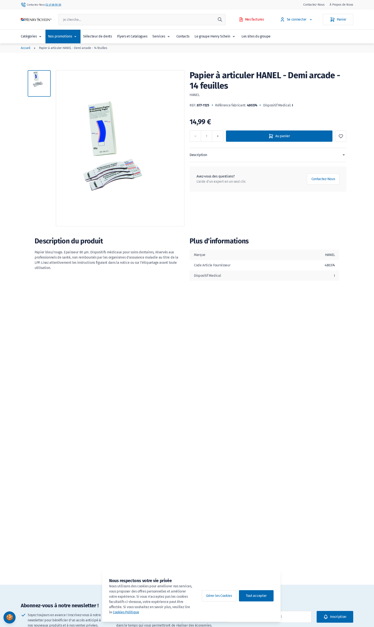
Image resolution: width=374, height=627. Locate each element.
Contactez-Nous (313, 5)
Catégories (29, 36)
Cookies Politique (126, 612)
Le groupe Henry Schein (212, 36)
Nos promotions (60, 36)
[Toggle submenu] (40, 36)
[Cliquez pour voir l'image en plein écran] (120, 148)
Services (158, 36)
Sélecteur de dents (97, 36)
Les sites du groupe (256, 36)
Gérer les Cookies (219, 596)
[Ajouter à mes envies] (340, 136)
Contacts (182, 36)
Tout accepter (256, 596)
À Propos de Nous (341, 5)
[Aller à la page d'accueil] (36, 19)
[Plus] (217, 136)
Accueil (25, 48)
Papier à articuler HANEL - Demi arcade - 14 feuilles (73, 48)
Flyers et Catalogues (132, 36)
